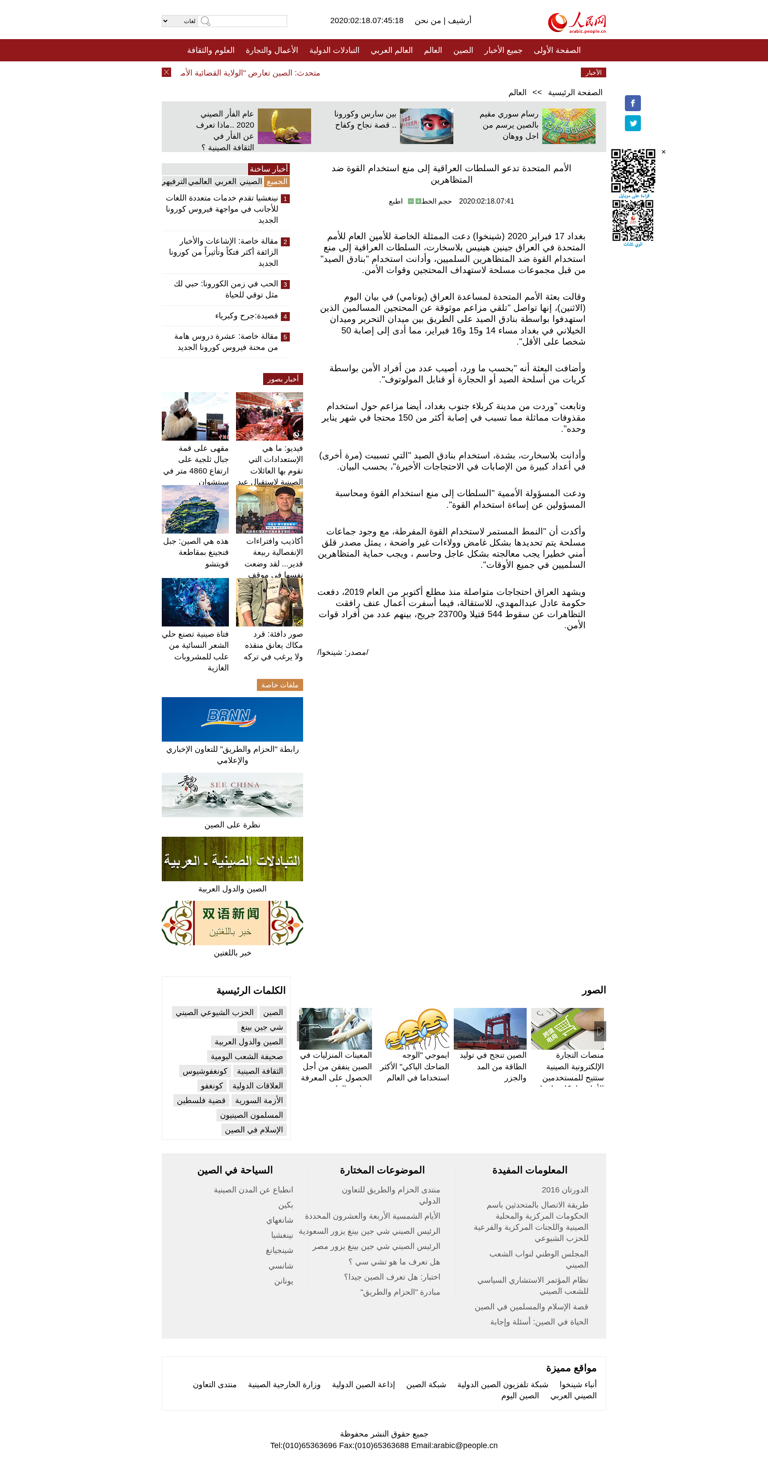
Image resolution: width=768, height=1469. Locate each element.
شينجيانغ (279, 1250)
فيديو (345, 72)
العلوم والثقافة (211, 50)
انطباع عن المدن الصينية (253, 1189)
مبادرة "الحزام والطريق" (400, 1292)
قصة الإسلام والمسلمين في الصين (531, 1306)
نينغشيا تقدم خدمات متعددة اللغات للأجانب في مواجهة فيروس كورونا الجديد (222, 209)
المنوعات (416, 72)
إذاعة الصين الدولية (363, 1384)
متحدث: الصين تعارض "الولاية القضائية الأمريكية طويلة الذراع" (235, 72)
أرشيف (459, 20)
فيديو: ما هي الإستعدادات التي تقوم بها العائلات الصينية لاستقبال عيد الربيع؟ (270, 471)
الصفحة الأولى (557, 50)
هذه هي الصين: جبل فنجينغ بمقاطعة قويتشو (196, 552)
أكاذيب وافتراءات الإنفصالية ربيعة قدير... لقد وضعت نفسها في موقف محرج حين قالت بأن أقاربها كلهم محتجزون (270, 575)
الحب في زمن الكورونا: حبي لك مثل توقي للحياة (226, 289)
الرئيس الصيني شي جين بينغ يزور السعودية (369, 1231)
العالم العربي (392, 50)
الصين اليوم (520, 1395)
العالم (433, 50)
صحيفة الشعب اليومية (247, 1056)
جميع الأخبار (503, 50)
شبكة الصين (426, 1384)
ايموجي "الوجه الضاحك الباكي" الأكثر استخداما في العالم (414, 1066)
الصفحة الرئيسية (575, 92)
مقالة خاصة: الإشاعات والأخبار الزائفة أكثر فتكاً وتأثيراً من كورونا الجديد (223, 252)
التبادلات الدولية (334, 50)
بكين (285, 1204)
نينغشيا (282, 1235)
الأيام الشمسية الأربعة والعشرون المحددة (372, 1216)
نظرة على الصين (232, 824)
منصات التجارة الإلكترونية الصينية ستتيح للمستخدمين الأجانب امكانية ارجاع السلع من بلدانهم (569, 1077)
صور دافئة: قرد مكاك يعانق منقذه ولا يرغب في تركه (273, 645)
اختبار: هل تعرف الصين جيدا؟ (392, 1276)
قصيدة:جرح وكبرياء (246, 315)
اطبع (396, 201)
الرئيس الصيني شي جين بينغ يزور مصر (376, 1246)
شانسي (280, 1265)
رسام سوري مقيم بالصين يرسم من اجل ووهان (509, 124)
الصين (463, 50)
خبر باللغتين (233, 952)
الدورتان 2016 (565, 1189)
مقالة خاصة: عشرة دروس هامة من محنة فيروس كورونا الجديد (226, 342)
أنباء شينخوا (578, 1384)
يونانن (283, 1280)
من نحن (429, 20)
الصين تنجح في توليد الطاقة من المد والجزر (493, 1066)
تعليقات (377, 72)
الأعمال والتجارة (272, 50)
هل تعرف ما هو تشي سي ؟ (394, 1261)
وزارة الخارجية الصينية (284, 1384)
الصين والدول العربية (232, 888)
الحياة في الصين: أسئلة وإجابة (539, 1321)
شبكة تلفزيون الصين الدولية (502, 1384)
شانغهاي (279, 1220)
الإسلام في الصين (254, 1129)
